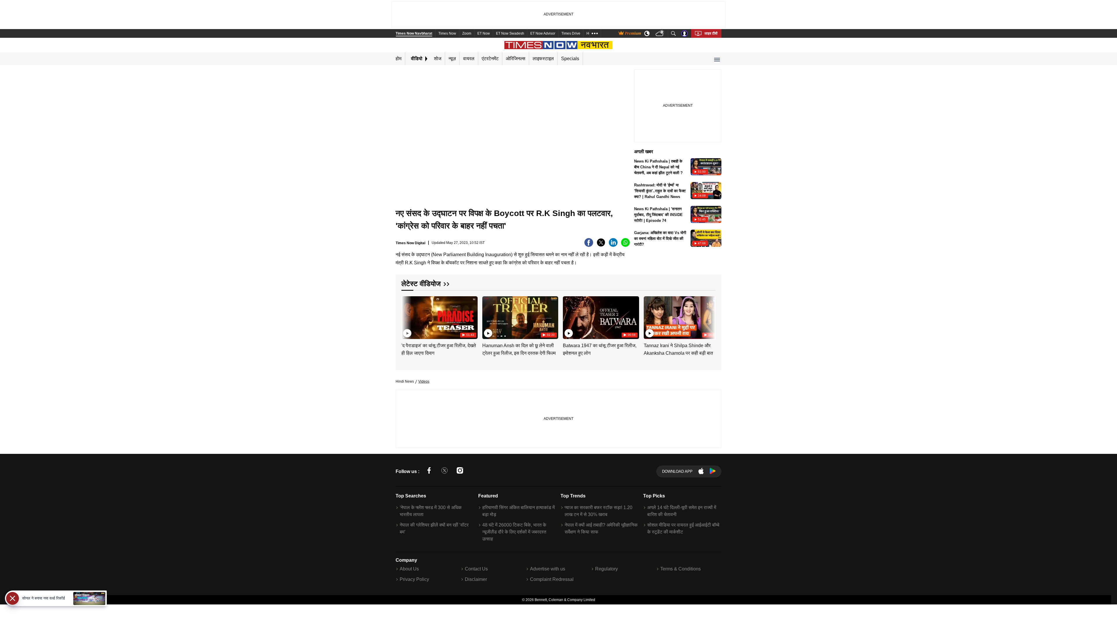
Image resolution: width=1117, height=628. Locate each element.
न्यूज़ (452, 58)
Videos (423, 381)
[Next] (709, 317)
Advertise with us (547, 568)
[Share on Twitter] (601, 245)
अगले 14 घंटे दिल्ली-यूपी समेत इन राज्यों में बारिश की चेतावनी (681, 511)
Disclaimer (476, 579)
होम (398, 58)
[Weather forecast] (660, 34)
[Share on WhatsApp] (625, 245)
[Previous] (406, 317)
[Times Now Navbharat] (558, 45)
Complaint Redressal (552, 579)
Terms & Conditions (680, 568)
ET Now (483, 33)
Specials (570, 58)
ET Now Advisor (542, 33)
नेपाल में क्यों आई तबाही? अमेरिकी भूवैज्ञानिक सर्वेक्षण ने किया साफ (601, 528)
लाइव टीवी (711, 33)
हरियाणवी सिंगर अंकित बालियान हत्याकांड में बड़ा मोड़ (518, 511)
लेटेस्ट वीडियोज (421, 284)
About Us (409, 568)
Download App (677, 471)
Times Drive (570, 33)
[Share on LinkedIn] (613, 245)
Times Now (447, 33)
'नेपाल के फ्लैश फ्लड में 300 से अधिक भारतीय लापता (431, 511)
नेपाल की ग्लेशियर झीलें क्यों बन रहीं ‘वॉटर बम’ (434, 528)
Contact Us (476, 568)
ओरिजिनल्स (515, 58)
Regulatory (606, 568)
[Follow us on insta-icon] (460, 471)
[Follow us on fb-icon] (429, 471)
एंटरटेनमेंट (490, 58)
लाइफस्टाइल (543, 58)
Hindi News (405, 381)
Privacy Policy (414, 579)
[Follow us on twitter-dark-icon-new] (444, 471)
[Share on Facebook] (588, 245)
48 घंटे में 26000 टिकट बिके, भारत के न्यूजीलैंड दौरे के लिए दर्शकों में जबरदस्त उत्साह (514, 531)
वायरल (468, 58)
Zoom (466, 33)
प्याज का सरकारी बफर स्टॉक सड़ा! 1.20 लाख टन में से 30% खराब (598, 511)
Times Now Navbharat (414, 33)
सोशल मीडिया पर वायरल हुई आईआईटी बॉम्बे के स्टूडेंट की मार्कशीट (683, 528)
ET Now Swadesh (510, 33)
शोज (437, 58)
